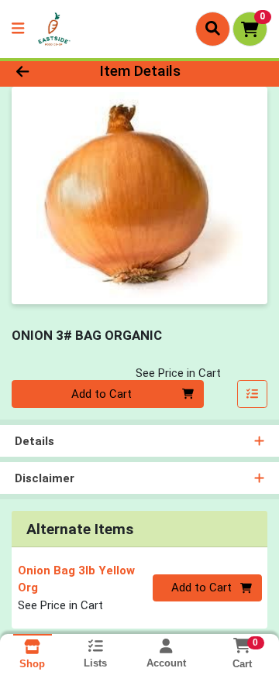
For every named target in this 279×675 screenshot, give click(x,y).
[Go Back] (44, 71)
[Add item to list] (252, 394)
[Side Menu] (18, 29)
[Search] (212, 28)
